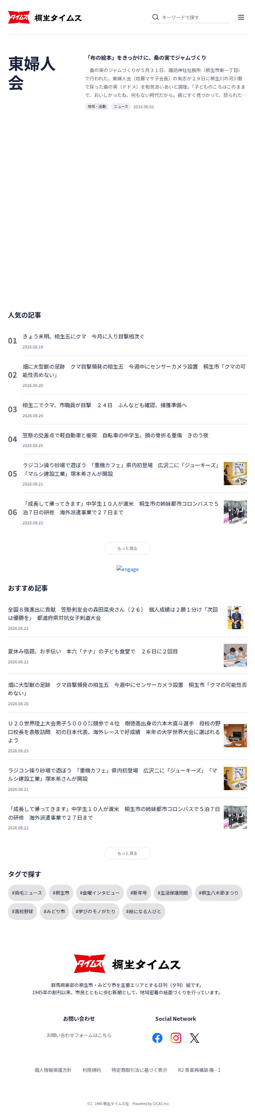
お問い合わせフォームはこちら (79, 1035)
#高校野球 (22, 911)
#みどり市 (54, 911)
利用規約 (91, 1070)
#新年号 (138, 892)
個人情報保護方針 (53, 1070)
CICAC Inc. (161, 1103)
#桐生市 (61, 892)
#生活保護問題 (173, 892)
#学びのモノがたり (96, 911)
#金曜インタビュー (100, 892)
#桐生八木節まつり (219, 892)
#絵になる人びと (143, 911)
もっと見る (127, 548)
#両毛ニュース (27, 892)
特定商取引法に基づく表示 (139, 1070)
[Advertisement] (127, 229)
